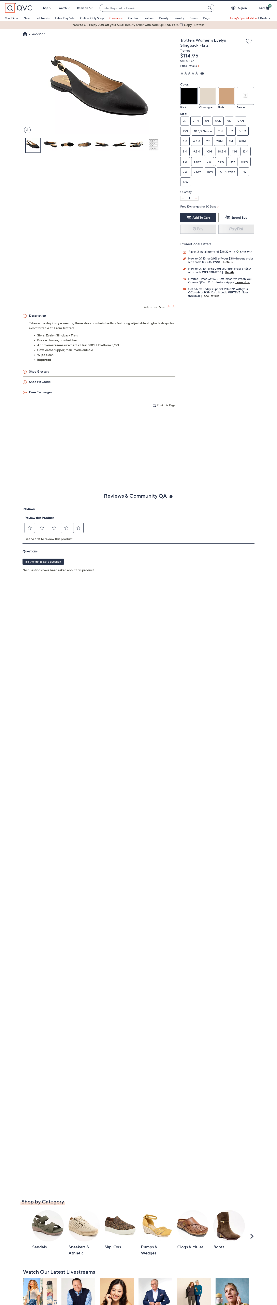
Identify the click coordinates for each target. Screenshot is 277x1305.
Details (228, 262)
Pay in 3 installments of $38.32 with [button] (212, 251)
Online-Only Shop (92, 18)
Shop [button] (45, 8)
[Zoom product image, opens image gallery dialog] (26, 130)
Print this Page (166, 405)
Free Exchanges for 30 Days (198, 206)
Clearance (115, 18)
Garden (133, 18)
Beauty (163, 18)
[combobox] (153, 8)
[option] (138, 24)
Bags (206, 18)
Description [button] (37, 316)
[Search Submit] (210, 8)
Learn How (242, 282)
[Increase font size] (168, 306)
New (27, 18)
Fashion (149, 18)
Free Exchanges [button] (40, 392)
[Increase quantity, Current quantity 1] (196, 198)
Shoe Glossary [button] (39, 371)
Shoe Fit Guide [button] (40, 382)
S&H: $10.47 (187, 61)
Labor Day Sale (64, 18)
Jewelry (179, 18)
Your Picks (11, 18)
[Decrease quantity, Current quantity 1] (182, 198)
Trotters (185, 50)
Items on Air (84, 8)
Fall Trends (42, 18)
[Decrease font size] (173, 306)
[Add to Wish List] (249, 41)
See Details (211, 295)
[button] (234, 8)
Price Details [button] (188, 65)
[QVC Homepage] (25, 34)
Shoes (194, 18)
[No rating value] (190, 73)
